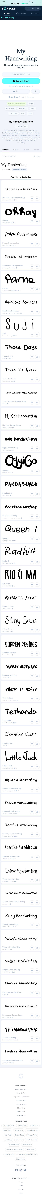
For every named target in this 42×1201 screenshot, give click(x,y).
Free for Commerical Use (16, 103)
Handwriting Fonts (32, 1130)
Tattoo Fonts (19, 1130)
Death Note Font (21, 1089)
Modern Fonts (19, 1135)
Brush (33, 108)
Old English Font (10, 1154)
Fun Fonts (19, 1140)
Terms (21, 1186)
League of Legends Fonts (15, 1149)
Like (16, 91)
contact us (24, 3)
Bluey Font (21, 1108)
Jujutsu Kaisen (21, 1104)
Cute (30, 113)
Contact (21, 1189)
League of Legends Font (21, 1097)
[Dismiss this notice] (40, 2)
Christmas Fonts (31, 1140)
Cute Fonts (7, 1135)
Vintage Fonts (32, 1135)
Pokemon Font (21, 1100)
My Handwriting (13, 133)
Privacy (21, 1182)
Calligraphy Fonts (8, 1125)
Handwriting (23, 108)
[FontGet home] (8, 8)
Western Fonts (27, 1145)
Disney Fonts (20, 1159)
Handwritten (10, 108)
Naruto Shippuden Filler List (27, 1154)
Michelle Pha (22, 126)
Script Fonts (34, 1125)
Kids (22, 113)
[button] (33, 9)
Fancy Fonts (7, 1130)
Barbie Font (21, 1112)
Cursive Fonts (22, 1125)
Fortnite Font (21, 1115)
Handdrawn (13, 113)
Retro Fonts (8, 1140)
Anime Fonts (30, 1149)
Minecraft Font (21, 1093)
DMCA (21, 1193)
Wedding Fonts (14, 1145)
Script (31, 103)
